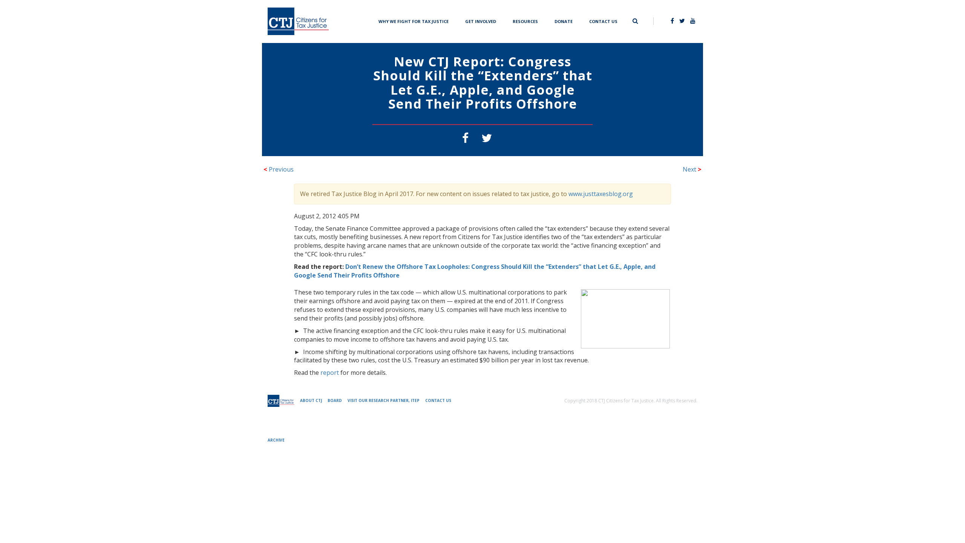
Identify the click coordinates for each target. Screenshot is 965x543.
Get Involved (480, 20)
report (329, 372)
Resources (525, 20)
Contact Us (603, 20)
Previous (278, 169)
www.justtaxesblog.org (600, 194)
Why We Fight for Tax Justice (413, 20)
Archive (276, 440)
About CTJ (311, 400)
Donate (563, 20)
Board (335, 400)
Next (692, 169)
